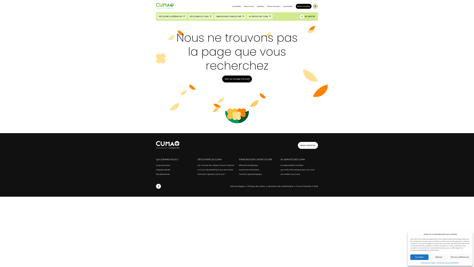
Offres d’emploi (273, 6)
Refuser (438, 257)
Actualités (236, 6)
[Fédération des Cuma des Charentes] (165, 6)
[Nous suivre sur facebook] (158, 186)
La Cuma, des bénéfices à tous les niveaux (215, 170)
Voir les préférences (460, 257)
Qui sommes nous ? (167, 159)
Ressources (249, 6)
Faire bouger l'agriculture (228, 16)
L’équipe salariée (163, 170)
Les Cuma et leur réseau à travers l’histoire (216, 165)
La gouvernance (163, 165)
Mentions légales (237, 186)
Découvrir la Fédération (170, 16)
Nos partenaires (163, 174)
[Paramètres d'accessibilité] (315, 6)
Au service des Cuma (258, 16)
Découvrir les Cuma (199, 16)
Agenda (260, 6)
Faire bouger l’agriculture (255, 159)
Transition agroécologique (250, 174)
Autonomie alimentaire (249, 170)
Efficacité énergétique (248, 165)
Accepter (419, 257)
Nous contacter (303, 6)
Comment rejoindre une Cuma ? (212, 174)
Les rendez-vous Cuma (290, 174)
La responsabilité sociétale (291, 165)
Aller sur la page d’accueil (237, 79)
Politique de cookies (428, 263)
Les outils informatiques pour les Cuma (297, 170)
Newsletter (288, 6)
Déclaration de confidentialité (448, 263)
